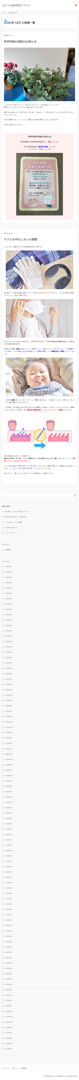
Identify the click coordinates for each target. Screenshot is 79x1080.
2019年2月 (8, 834)
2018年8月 (8, 856)
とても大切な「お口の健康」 (14, 522)
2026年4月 (8, 582)
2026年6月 (8, 577)
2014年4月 (8, 1043)
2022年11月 (9, 690)
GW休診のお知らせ (11, 527)
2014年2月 (8, 1049)
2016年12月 (9, 925)
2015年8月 (8, 979)
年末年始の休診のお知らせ (20, 41)
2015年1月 (8, 1011)
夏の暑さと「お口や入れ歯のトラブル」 (17, 511)
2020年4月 (8, 781)
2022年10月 (9, 695)
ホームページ (5, 1068)
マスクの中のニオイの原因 (20, 239)
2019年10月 (9, 802)
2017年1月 (8, 920)
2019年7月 (8, 813)
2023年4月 (8, 673)
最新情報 (8, 549)
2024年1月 (8, 636)
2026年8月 (8, 566)
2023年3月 (8, 679)
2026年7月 (8, 572)
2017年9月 (8, 888)
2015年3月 (8, 1000)
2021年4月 (8, 743)
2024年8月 (8, 615)
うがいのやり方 (10, 533)
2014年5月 (8, 1038)
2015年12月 (9, 963)
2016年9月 (8, 936)
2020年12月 (9, 754)
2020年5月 (8, 775)
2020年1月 (8, 791)
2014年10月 (9, 1022)
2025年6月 (8, 588)
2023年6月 (8, 663)
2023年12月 (9, 641)
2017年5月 (8, 904)
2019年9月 (8, 807)
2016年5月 (8, 947)
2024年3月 (8, 631)
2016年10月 (9, 931)
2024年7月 (8, 620)
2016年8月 (8, 941)
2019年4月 (8, 824)
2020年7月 (8, 770)
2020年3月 (8, 786)
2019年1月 (8, 840)
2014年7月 (8, 1032)
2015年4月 (8, 995)
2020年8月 (8, 765)
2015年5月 (8, 990)
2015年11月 (9, 968)
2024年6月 (8, 625)
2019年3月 (8, 829)
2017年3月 (8, 915)
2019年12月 (9, 797)
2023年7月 (8, 657)
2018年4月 (8, 872)
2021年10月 (9, 727)
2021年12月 (9, 722)
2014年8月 (8, 1027)
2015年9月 (8, 974)
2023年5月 (8, 668)
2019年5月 (8, 818)
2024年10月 (9, 609)
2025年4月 (8, 593)
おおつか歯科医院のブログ (16, 5)
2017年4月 (8, 909)
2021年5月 (8, 738)
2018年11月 (9, 845)
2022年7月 (8, 700)
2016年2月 (8, 952)
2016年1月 (8, 957)
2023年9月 (8, 652)
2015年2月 (8, 1006)
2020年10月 (9, 759)
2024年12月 (9, 604)
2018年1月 (8, 877)
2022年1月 (8, 716)
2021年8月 (8, 732)
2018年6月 (8, 861)
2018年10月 (9, 850)
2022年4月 (8, 711)
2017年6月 (8, 899)
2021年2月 (8, 749)
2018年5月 (8, 866)
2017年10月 (9, 882)
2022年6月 (8, 706)
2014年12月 (9, 1016)
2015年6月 (8, 984)
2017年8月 (8, 893)
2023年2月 (8, 684)
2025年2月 (8, 598)
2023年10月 (9, 647)
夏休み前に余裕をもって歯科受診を (16, 517)
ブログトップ (15, 1068)
